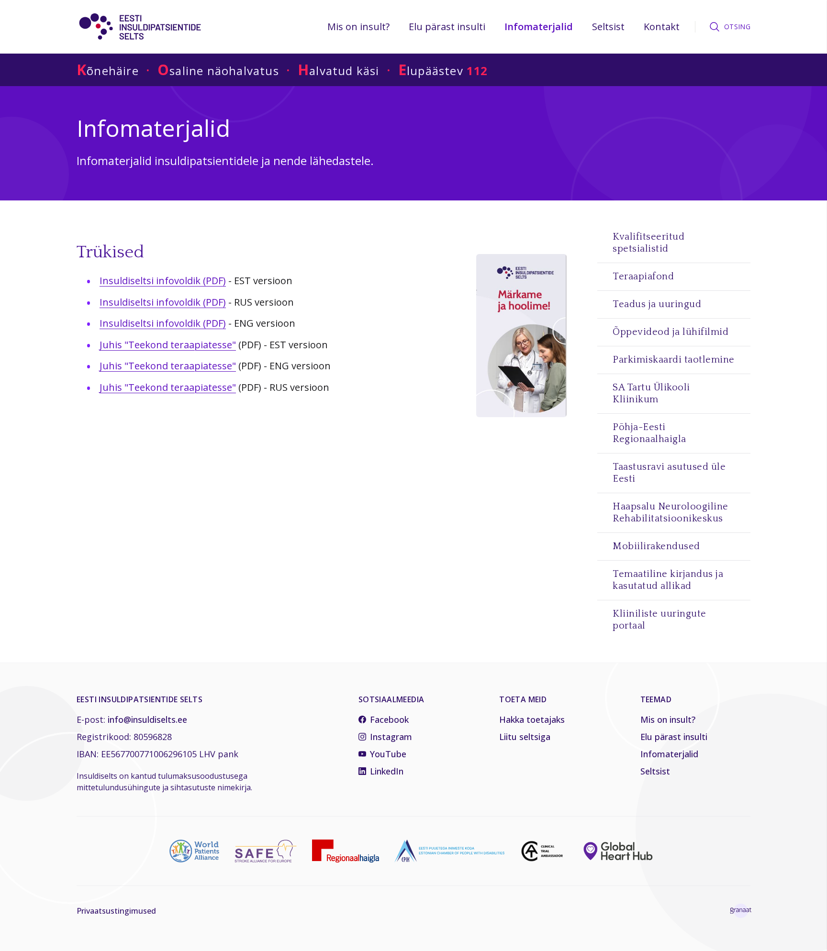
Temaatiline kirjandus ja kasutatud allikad (668, 580)
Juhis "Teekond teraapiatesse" (168, 344)
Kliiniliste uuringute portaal (659, 619)
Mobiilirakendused (656, 546)
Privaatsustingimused (116, 911)
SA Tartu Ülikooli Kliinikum (651, 393)
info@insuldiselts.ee (147, 719)
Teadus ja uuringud (657, 304)
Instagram (391, 736)
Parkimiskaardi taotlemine (674, 359)
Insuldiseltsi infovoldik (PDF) (163, 280)
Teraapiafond (643, 276)
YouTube (388, 754)
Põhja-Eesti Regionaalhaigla (649, 433)
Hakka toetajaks (532, 719)
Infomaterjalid (538, 26)
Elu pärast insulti (447, 26)
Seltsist (608, 26)
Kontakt (662, 26)
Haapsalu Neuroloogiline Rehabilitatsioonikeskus (670, 512)
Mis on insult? (358, 26)
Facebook (389, 719)
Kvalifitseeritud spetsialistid (648, 243)
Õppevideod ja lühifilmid (670, 332)
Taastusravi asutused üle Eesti (669, 473)
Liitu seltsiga (524, 736)
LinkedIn (386, 771)
